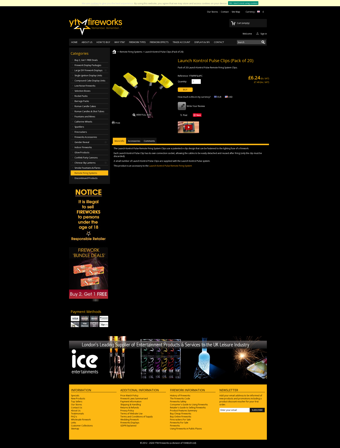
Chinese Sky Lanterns (85, 162)
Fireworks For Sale (179, 422)
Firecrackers (81, 131)
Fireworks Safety (178, 401)
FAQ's (74, 416)
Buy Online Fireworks (180, 416)
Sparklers (79, 126)
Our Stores (212, 11)
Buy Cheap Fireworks (180, 413)
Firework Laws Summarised (134, 398)
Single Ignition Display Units (88, 75)
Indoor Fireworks (83, 147)
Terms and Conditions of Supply (136, 416)
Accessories (134, 140)
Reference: (183, 75)
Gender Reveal (82, 142)
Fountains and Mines (85, 116)
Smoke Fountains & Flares (87, 167)
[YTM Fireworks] (95, 25)
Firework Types (137, 42)
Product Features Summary (183, 410)
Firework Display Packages (88, 65)
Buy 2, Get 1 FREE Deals (86, 60)
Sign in (263, 33)
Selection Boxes (82, 90)
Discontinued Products (86, 178)
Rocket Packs (81, 96)
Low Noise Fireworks (85, 85)
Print (117, 122)
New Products (78, 398)
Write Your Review (196, 106)
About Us (87, 42)
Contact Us (76, 407)
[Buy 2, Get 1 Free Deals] (88, 300)
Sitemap (75, 428)
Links (73, 422)
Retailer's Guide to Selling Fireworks (188, 407)
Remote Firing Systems (86, 173)
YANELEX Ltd (189, 442)
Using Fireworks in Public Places (186, 428)
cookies (94, 3)
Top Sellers (76, 401)
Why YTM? (119, 42)
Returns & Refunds (129, 407)
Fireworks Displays (129, 422)
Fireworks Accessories (86, 137)
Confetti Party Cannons (86, 157)
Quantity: (182, 81)
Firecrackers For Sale (180, 419)
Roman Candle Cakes (85, 106)
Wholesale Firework (81, 419)
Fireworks (175, 425)
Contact (225, 11)
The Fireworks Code (180, 398)
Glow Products (82, 152)
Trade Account (181, 42)
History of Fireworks (180, 395)
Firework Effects (159, 42)
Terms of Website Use (131, 413)
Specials (75, 395)
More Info (119, 140)
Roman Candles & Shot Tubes (89, 111)
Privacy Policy (127, 410)
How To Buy (103, 42)
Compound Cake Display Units (90, 80)
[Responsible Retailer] (88, 241)
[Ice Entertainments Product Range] (168, 377)
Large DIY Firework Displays (88, 70)
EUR (219, 96)
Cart (243, 23)
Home (74, 42)
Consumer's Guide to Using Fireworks (189, 404)
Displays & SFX (202, 42)
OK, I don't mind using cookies (243, 3)
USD (230, 96)
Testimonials (77, 413)
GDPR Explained (128, 425)
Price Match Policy (129, 395)
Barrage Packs (82, 101)
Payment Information (130, 401)
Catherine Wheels (83, 121)
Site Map (236, 11)
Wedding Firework (129, 419)
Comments (149, 140)
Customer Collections (82, 425)
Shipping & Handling (130, 404)
